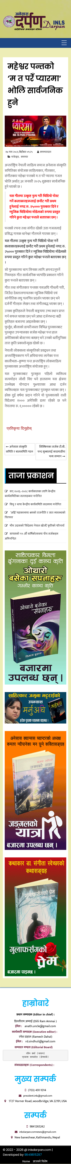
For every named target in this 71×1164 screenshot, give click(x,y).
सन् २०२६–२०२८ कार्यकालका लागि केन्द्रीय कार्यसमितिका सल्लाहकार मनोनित (30, 494)
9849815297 (33, 1155)
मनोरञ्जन (15, 157)
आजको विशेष (40, 1161)
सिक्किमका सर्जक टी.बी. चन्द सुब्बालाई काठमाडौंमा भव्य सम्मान (51, 451)
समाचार (24, 157)
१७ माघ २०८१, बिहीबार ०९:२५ (19, 152)
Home (26, 1161)
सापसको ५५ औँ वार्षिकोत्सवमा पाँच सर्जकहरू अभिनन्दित (31, 536)
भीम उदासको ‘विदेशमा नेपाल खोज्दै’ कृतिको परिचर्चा (37, 525)
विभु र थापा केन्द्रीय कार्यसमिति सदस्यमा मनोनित (35, 504)
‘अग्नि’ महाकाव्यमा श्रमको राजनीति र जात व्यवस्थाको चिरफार (35, 515)
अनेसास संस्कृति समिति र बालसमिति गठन (19, 449)
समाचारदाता (45, 152)
